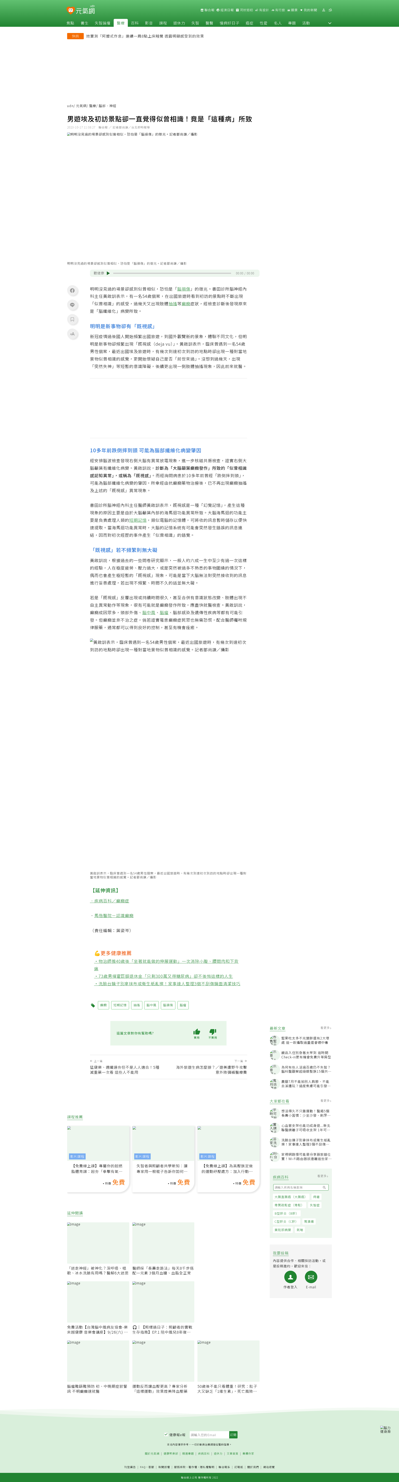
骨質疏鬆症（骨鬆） (289, 1205)
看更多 (325, 1027)
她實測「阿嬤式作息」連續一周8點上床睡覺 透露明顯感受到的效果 (145, 36)
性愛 (264, 23)
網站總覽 (269, 1467)
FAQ (143, 1467)
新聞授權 (164, 1467)
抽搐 (173, 304)
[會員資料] (323, 10)
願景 (294, 10)
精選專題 (188, 1453)
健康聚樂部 (171, 1453)
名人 (278, 23)
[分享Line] (72, 305)
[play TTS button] (108, 273)
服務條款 (180, 1467)
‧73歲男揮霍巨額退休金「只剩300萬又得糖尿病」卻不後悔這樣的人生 (163, 976)
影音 (149, 23)
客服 (151, 1467)
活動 (306, 23)
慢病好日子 (229, 23)
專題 (292, 23)
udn (70, 105)
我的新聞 (310, 10)
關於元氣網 (152, 1453)
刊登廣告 (130, 1467)
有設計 (263, 10)
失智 (195, 23)
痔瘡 (316, 1197)
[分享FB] (72, 290)
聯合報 (209, 10)
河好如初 (246, 10)
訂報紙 (238, 1467)
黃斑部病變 (283, 1230)
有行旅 (279, 10)
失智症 (315, 1205)
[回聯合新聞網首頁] (70, 11)
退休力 (179, 23)
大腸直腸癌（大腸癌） (291, 1197)
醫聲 (209, 23)
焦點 (70, 23)
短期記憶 (138, 520)
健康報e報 (177, 1435)
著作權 (192, 1467)
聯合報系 (224, 1467)
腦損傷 (183, 289)
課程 (163, 23)
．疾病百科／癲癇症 (109, 901)
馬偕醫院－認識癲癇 (114, 915)
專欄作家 (248, 1453)
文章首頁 (232, 1453)
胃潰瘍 (309, 1221)
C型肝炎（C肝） (287, 1221)
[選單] (330, 10)
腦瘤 (164, 612)
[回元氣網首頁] (85, 10)
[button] (329, 23)
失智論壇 (103, 23)
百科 (135, 23)
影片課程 (77, 1156)
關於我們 (253, 1467)
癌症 (250, 23)
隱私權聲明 (207, 1467)
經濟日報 (227, 10)
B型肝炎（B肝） (287, 1213)
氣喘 (300, 1230)
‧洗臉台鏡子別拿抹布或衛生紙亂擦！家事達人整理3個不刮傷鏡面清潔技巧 (167, 984)
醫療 (121, 23)
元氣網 (81, 105)
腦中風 (148, 612)
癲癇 (186, 304)
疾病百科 (204, 1453)
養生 (85, 23)
